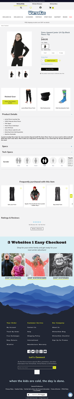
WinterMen (53, 4)
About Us (56, 327)
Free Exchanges (13, 336)
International (32, 340)
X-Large (61, 52)
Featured (6, 25)
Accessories (29, 17)
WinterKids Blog (59, 331)
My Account (11, 327)
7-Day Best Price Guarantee (37, 1)
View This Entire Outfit (10, 102)
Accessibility (37, 390)
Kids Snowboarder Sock (62, 108)
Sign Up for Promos (60, 340)
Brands (65, 17)
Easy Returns (12, 340)
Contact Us (31, 327)
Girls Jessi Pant (12, 204)
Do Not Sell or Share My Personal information (37, 389)
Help (29, 331)
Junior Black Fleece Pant (28, 108)
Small (45, 52)
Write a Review (37, 228)
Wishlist (10, 344)
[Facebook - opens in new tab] (28, 351)
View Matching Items (47, 64)
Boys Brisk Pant (57, 204)
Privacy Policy (9, 389)
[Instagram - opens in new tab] (37, 351)
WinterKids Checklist (61, 336)
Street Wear (48, 17)
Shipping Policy (33, 336)
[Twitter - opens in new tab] (32, 351)
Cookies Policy (19, 389)
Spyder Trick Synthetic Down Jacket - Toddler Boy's (35, 204)
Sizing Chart (44, 57)
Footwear (39, 17)
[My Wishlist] (31, 7)
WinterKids (20, 4)
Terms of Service (55, 389)
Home (2, 25)
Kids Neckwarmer (45, 108)
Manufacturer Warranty (37, 344)
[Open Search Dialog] (21, 7)
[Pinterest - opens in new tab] (41, 351)
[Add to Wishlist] (60, 61)
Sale (70, 17)
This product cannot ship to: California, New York (52, 73)
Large (53, 52)
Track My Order (13, 331)
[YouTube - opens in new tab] (45, 351)
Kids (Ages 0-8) (7, 17)
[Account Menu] (40, 7)
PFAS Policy (65, 389)
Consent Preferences (37, 386)
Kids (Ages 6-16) (18, 17)
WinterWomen (37, 4)
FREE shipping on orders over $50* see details (37, 22)
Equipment (57, 17)
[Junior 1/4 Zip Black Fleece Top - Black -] (26, 73)
